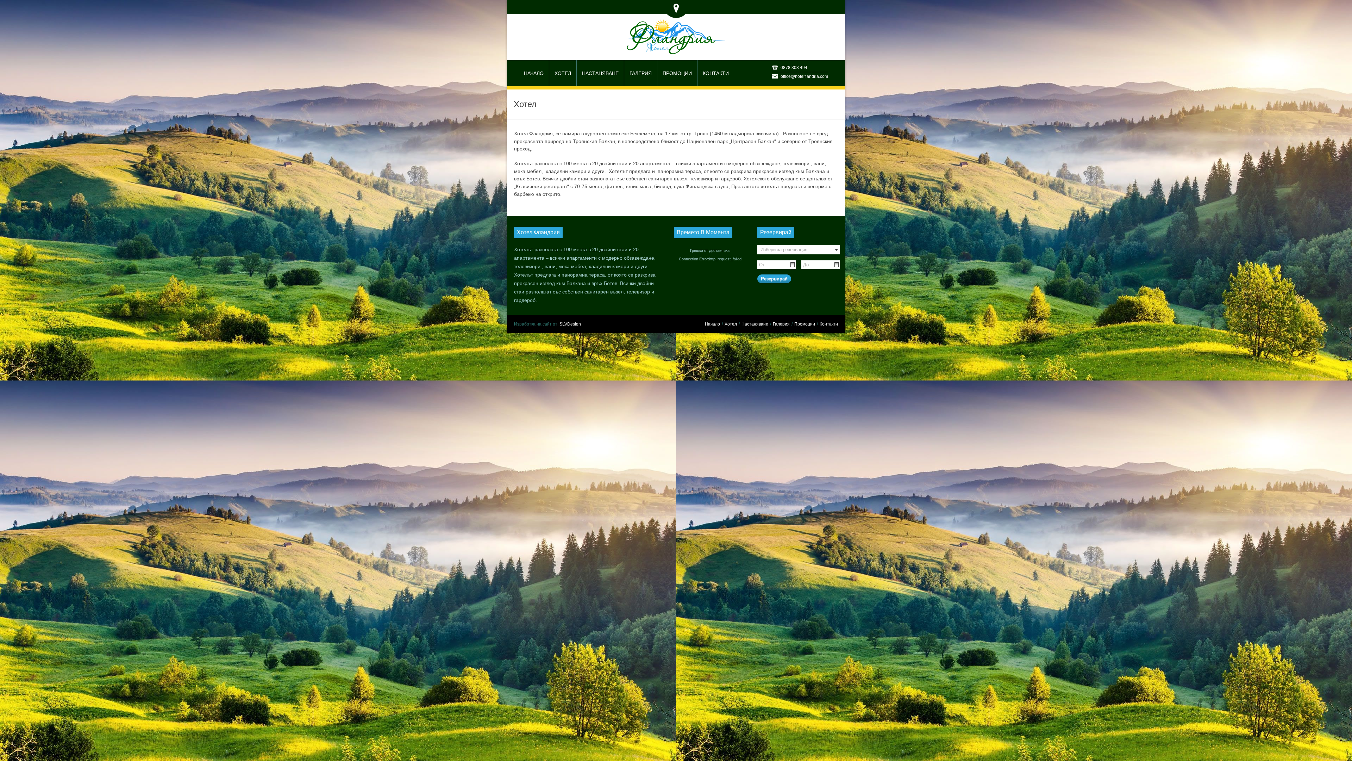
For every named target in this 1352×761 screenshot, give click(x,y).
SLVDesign (570, 324)
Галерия (781, 324)
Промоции (804, 324)
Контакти (829, 324)
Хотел (731, 324)
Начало (712, 324)
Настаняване (754, 324)
